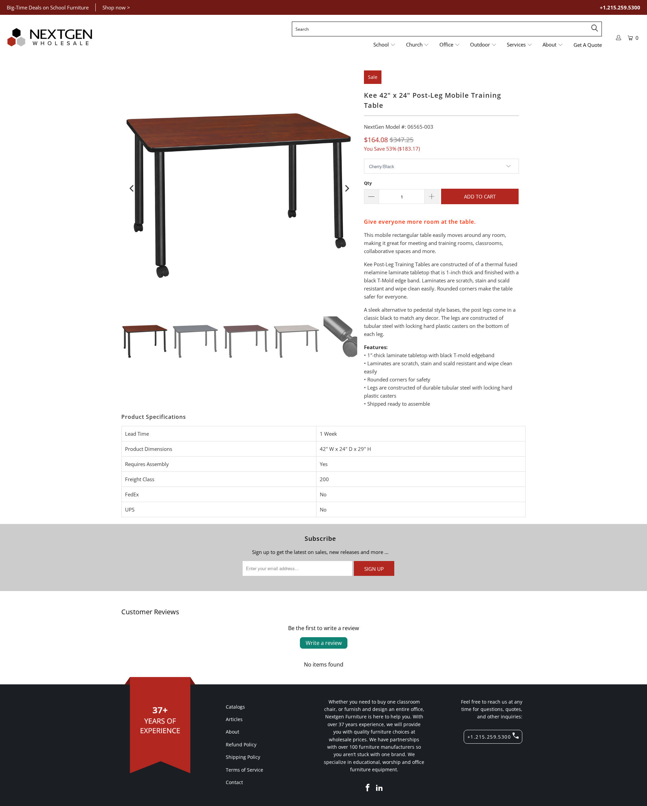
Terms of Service (244, 770)
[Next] (346, 188)
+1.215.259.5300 (620, 7)
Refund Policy (241, 744)
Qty (368, 183)
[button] (384, 45)
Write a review (324, 643)
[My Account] (618, 37)
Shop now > (116, 7)
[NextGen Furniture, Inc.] (50, 37)
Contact (234, 782)
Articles (234, 719)
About (232, 731)
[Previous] (132, 188)
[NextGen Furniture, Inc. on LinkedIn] (380, 788)
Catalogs (235, 707)
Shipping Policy (243, 757)
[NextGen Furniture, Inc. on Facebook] (368, 788)
